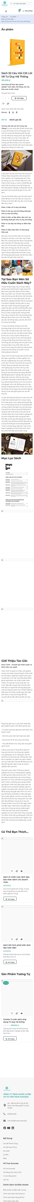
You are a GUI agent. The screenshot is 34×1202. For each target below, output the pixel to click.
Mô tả (4, 120)
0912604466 (11, 1114)
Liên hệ (6, 1180)
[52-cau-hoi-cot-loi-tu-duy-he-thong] (17, 52)
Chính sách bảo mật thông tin (14, 1194)
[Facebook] (9, 112)
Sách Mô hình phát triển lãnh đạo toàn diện (17, 946)
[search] (11, 4)
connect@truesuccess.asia (17, 1121)
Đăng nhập (29, 11)
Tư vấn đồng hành (9, 1176)
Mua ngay (20, 98)
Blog (5, 1158)
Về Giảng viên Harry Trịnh (12, 1172)
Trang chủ (4, 17)
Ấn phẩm (13, 17)
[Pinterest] (16, 112)
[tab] (5, 119)
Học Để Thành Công (10, 1143)
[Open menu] (6, 11)
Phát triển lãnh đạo (7, 19)
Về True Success (9, 1168)
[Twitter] (13, 112)
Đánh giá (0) (15, 120)
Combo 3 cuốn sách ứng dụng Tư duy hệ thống (14, 1020)
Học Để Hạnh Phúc (10, 1147)
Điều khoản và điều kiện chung (14, 1190)
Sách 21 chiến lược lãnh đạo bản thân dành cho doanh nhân (16, 879)
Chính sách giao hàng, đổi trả (13, 1197)
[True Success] (4, 3)
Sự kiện (6, 1155)
